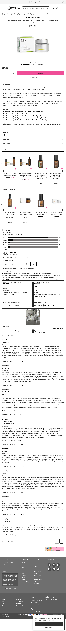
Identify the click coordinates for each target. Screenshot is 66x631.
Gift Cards (25, 565)
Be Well (36, 583)
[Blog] (49, 569)
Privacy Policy (55, 620)
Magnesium (34, 609)
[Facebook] (49, 565)
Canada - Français (8, 565)
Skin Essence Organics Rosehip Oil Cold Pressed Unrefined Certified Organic (26, 120)
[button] (4, 73)
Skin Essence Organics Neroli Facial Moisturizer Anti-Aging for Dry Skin (24, 112)
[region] (49, 622)
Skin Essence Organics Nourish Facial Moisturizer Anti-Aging (21, 114)
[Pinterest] (58, 565)
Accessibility (25, 582)
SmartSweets (19, 606)
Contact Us (25, 563)
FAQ (23, 573)
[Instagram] (54, 565)
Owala (3, 604)
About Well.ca (37, 563)
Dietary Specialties (35, 611)
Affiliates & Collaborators (37, 566)
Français (27, 2)
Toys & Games (34, 603)
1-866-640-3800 (5, 617)
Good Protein (19, 599)
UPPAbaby (19, 604)
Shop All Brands (20, 608)
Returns (24, 577)
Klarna (24, 580)
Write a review (41, 65)
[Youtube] (54, 569)
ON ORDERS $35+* (10, 2)
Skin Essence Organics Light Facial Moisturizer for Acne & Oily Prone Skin (25, 118)
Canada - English (8, 562)
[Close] (62, 617)
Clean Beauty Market (36, 600)
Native (3, 599)
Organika (4, 608)
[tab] (33, 84)
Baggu (4, 601)
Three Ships (19, 601)
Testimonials (37, 569)
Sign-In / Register (54, 2)
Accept (49, 624)
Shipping (24, 575)
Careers (24, 584)
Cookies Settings (48, 627)
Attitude (4, 606)
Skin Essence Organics (33, 18)
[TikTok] (58, 569)
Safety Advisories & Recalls (25, 569)
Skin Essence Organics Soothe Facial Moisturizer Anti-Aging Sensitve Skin (25, 116)
